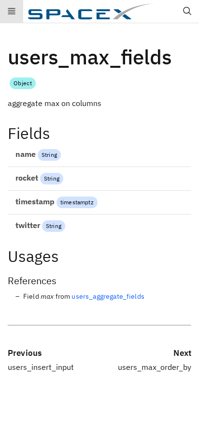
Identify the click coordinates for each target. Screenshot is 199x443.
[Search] (187, 11)
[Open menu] (11, 11)
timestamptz (77, 202)
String (49, 154)
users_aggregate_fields (107, 296)
